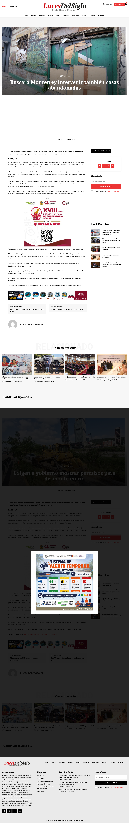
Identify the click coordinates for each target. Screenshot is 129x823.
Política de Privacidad (112, 191)
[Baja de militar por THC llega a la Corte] (95, 249)
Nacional (61, 792)
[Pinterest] (108, 166)
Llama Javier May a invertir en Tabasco (112, 377)
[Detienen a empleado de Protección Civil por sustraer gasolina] (95, 240)
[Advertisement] (64, 112)
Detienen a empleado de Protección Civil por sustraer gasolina (111, 240)
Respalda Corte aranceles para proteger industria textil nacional (111, 264)
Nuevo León (64, 76)
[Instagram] (9, 811)
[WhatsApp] (112, 166)
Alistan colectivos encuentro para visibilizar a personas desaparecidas (111, 232)
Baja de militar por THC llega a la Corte (80, 377)
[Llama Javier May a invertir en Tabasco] (95, 257)
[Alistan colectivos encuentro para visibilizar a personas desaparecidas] (95, 232)
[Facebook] (99, 166)
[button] (15, 7)
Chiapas (61, 786)
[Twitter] (14, 811)
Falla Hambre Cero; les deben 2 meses (67, 309)
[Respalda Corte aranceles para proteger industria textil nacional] (95, 265)
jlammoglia (8, 381)
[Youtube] (20, 811)
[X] (104, 166)
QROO (60, 779)
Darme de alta (105, 186)
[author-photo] (3, 382)
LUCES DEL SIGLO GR (32, 324)
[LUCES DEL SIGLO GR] (12, 324)
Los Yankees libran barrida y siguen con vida (27, 310)
